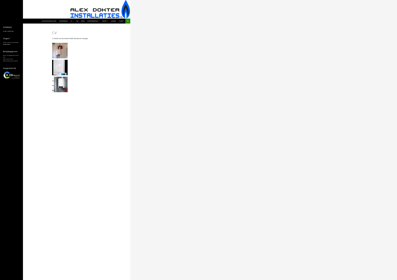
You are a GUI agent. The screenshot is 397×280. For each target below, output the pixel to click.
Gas (77, 21)
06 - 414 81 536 (9, 31)
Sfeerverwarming (92, 21)
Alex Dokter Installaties (49, 21)
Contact (121, 21)
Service (104, 21)
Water (83, 21)
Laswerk (113, 21)
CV (71, 21)
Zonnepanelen (63, 21)
